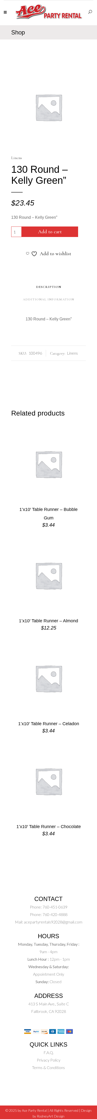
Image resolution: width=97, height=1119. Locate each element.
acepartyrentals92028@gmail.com (53, 921)
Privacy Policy (48, 1060)
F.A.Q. (49, 1052)
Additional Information (48, 299)
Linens (16, 157)
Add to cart (50, 232)
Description (48, 287)
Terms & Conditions (48, 1067)
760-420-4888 (54, 914)
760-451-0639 (54, 906)
